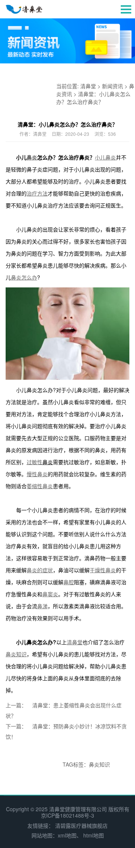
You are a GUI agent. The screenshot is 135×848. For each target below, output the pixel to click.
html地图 (93, 835)
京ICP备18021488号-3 (67, 815)
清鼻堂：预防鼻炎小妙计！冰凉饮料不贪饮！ (66, 731)
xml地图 (67, 835)
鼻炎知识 (99, 764)
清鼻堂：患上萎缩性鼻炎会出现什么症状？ (64, 710)
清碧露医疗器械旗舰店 (81, 825)
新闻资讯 (112, 86)
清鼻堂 (88, 86)
